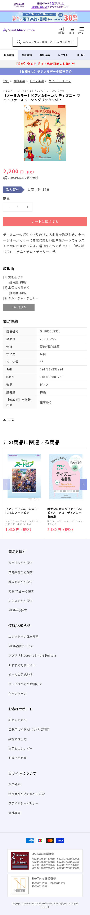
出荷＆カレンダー (20, 748)
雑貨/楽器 (45, 55)
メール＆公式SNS (20, 674)
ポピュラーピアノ (60, 81)
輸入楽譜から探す (20, 582)
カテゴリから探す (20, 563)
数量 (6, 198)
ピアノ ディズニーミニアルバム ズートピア (21, 511)
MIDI (81, 55)
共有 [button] (11, 420)
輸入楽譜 (27, 55)
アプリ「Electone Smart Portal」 (33, 655)
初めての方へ (17, 720)
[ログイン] (61, 29)
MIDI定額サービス (20, 646)
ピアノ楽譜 (37, 81)
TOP (6, 81)
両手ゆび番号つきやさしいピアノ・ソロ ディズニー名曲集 (64, 512)
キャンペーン (17, 693)
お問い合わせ (17, 758)
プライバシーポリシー (23, 803)
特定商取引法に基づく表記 (26, 794)
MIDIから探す (17, 610)
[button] (81, 29)
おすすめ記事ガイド (22, 665)
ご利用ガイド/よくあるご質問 (28, 729)
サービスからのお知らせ (25, 684)
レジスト (63, 55)
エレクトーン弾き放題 (23, 636)
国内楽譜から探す (20, 572)
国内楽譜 (9, 55)
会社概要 (14, 813)
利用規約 (14, 784)
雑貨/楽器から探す (21, 591)
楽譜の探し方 (17, 739)
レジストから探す (20, 601)
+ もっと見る (19, 307)
